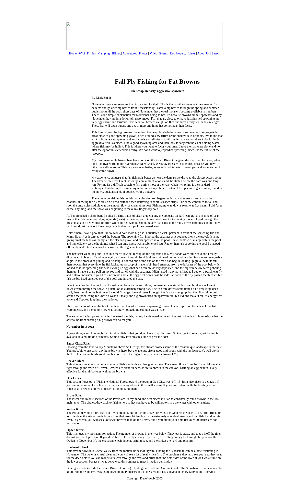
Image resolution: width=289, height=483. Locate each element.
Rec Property (178, 53)
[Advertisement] (144, 10)
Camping (104, 53)
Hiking (116, 53)
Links (191, 53)
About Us (203, 53)
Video (153, 53)
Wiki (82, 53)
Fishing (91, 53)
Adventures (129, 53)
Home (73, 53)
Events (163, 53)
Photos (143, 53)
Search (216, 53)
